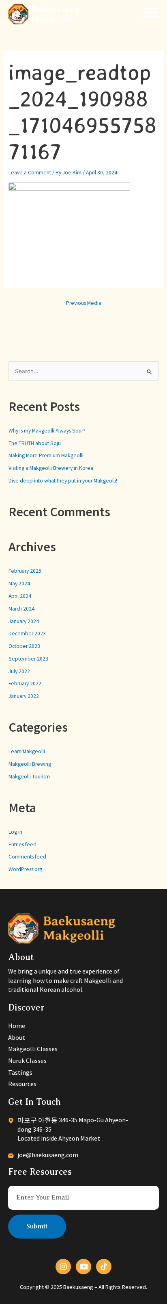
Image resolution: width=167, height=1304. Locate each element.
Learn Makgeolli (27, 751)
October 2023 (24, 646)
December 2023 (27, 633)
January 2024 (24, 621)
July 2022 (19, 671)
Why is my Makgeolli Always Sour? (47, 430)
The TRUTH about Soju (35, 443)
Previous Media (83, 303)
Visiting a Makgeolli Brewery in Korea (51, 468)
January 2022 (24, 696)
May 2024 (19, 583)
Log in (15, 831)
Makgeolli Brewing (30, 764)
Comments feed (27, 856)
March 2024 (21, 608)
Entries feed (22, 844)
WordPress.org (25, 869)
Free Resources (40, 1172)
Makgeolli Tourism (29, 776)
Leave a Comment (30, 172)
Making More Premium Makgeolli (46, 455)
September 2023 (28, 658)
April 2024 (20, 596)
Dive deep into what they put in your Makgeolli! (63, 480)
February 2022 (25, 683)
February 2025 (25, 570)
